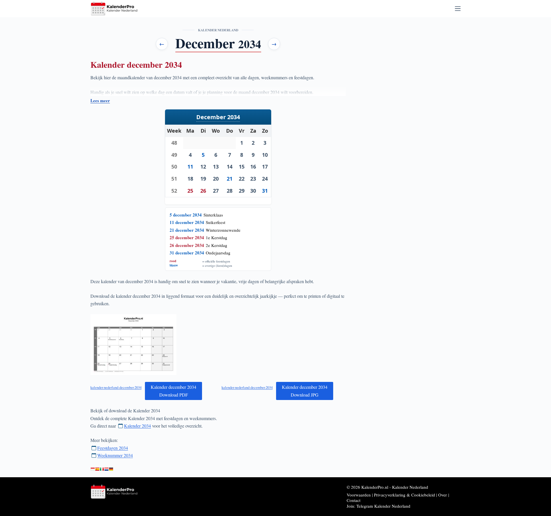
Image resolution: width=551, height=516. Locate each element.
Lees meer (100, 101)
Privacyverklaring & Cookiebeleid (404, 495)
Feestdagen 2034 (112, 448)
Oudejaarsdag (218, 253)
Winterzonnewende (223, 230)
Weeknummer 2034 (115, 455)
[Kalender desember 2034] (92, 469)
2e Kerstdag (216, 245)
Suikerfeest (215, 222)
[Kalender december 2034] (106, 469)
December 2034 (218, 117)
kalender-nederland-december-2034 (115, 387)
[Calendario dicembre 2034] (102, 469)
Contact (353, 500)
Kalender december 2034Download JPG (304, 390)
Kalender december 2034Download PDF (173, 390)
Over (442, 495)
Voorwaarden (359, 495)
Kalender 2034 (137, 426)
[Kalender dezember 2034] (111, 469)
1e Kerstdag (216, 237)
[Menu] (458, 8)
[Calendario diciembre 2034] (97, 469)
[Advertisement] (411, 61)
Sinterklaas (213, 215)
